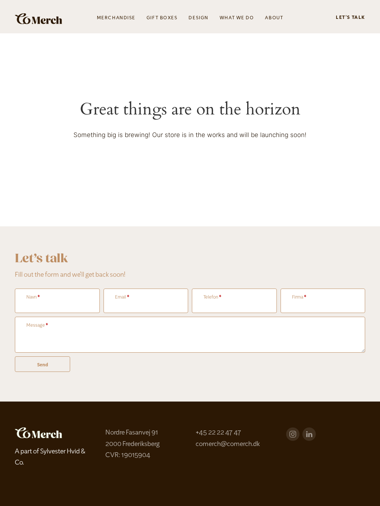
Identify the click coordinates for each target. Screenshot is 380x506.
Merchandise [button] (116, 18)
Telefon (212, 297)
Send (42, 365)
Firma (299, 297)
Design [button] (198, 18)
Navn (33, 297)
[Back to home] (38, 18)
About (274, 18)
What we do (237, 18)
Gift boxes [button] (162, 18)
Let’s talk (350, 18)
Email (122, 297)
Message (37, 325)
